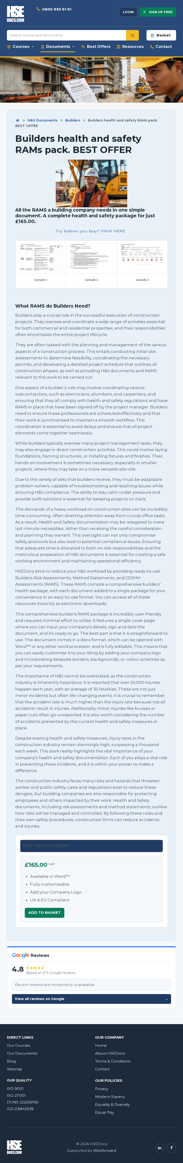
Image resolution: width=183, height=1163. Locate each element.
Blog (11, 1061)
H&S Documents (43, 120)
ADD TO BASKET (44, 912)
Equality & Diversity (112, 1104)
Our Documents (22, 1053)
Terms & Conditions (112, 1061)
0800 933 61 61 (56, 9)
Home (101, 1045)
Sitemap (14, 1069)
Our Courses (18, 1045)
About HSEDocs (110, 1053)
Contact (102, 1069)
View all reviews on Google (91, 999)
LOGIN (128, 12)
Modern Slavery (110, 1096)
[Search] (132, 35)
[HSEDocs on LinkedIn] (159, 1148)
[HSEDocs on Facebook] (171, 1148)
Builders (72, 120)
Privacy (101, 1089)
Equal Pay (104, 1112)
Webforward (104, 1150)
